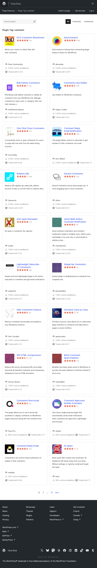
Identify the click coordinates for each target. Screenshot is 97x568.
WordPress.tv (57, 519)
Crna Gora (12, 550)
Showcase (30, 507)
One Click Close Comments (30, 128)
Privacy (5, 519)
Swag (77, 519)
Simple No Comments (75, 264)
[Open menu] (93, 3)
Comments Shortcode (28, 400)
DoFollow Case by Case (76, 309)
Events (76, 511)
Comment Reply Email (28, 446)
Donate (77, 515)
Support (53, 511)
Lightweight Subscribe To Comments (28, 265)
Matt (5, 531)
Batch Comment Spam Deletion (72, 356)
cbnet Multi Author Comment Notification (75, 220)
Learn (52, 507)
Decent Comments (73, 173)
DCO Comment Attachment (30, 37)
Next (57, 493)
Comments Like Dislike (75, 83)
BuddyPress (8, 540)
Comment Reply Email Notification (72, 129)
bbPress (7, 535)
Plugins (29, 515)
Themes (29, 511)
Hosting (5, 515)
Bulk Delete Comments (28, 83)
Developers (55, 515)
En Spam (68, 446)
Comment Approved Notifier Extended (74, 401)
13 (52, 492)
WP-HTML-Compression (29, 355)
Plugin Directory (8, 11)
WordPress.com (10, 527)
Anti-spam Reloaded (27, 219)
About (5, 507)
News (4, 511)
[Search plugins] (34, 21)
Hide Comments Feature (29, 309)
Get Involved (79, 507)
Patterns (29, 519)
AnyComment (71, 37)
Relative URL (23, 173)
